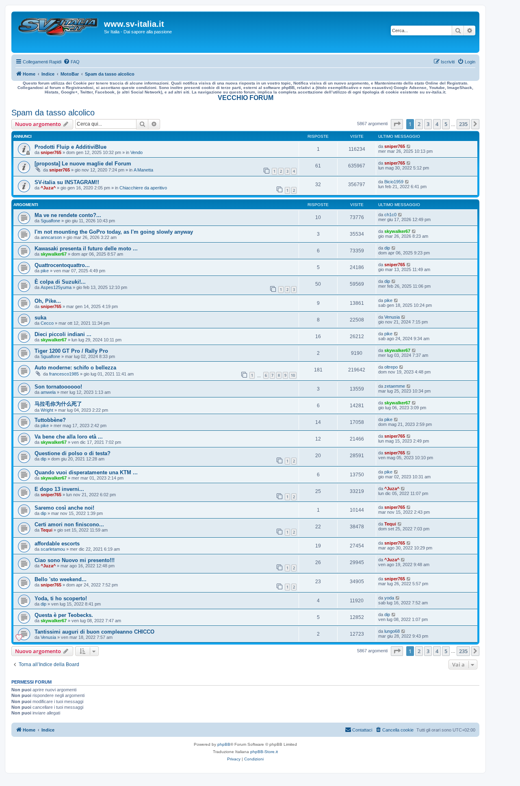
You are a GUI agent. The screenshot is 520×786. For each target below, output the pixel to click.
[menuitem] (71, 62)
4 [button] (437, 124)
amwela (48, 392)
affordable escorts (57, 544)
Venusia (392, 317)
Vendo (136, 152)
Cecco (47, 323)
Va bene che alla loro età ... (69, 437)
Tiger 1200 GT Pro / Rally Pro (71, 351)
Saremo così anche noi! (64, 508)
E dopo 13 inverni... (59, 489)
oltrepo (391, 367)
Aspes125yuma (56, 287)
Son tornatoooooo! (58, 387)
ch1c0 (390, 214)
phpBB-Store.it (264, 751)
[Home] (58, 32)
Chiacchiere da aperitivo (143, 187)
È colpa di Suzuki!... (60, 282)
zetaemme (394, 386)
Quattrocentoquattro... (62, 265)
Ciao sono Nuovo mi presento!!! (75, 560)
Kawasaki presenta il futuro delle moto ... (86, 248)
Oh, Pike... (48, 301)
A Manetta (143, 169)
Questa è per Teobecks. (64, 615)
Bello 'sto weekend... (61, 579)
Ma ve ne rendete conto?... (68, 215)
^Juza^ (48, 187)
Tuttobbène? (50, 420)
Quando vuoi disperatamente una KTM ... (86, 472)
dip (387, 247)
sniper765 (51, 152)
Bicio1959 (393, 181)
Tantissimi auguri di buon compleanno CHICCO (94, 632)
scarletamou (53, 549)
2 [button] (419, 124)
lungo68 (392, 631)
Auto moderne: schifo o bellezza (75, 368)
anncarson (51, 237)
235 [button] (463, 124)
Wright (47, 410)
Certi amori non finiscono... (69, 524)
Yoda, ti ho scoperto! (61, 598)
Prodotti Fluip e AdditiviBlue (70, 147)
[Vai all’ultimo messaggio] (409, 146)
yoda (389, 597)
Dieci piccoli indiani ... (63, 334)
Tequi (46, 530)
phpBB (223, 744)
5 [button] (445, 124)
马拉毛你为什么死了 (58, 404)
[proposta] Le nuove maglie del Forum (83, 164)
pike (45, 270)
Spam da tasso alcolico (53, 112)
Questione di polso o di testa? (72, 453)
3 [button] (428, 124)
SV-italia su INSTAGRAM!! (67, 182)
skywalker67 (397, 231)
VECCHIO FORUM (245, 97)
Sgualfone (50, 220)
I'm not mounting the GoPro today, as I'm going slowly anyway (114, 232)
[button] (397, 124)
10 (293, 375)
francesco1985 (64, 373)
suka (40, 318)
